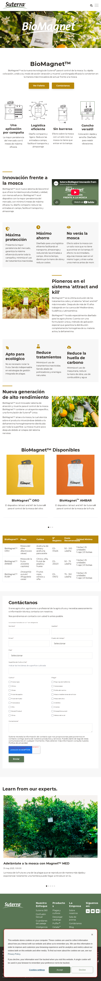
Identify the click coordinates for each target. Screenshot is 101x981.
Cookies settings (37, 970)
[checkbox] (29, 698)
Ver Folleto (39, 86)
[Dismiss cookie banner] (92, 935)
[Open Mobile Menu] (97, 5)
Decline (82, 970)
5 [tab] (54, 886)
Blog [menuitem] (71, 927)
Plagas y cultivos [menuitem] (56, 911)
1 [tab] (48, 527)
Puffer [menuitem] (56, 923)
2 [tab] (50, 527)
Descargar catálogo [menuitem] (57, 918)
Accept (60, 970)
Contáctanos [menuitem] (75, 923)
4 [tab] (52, 886)
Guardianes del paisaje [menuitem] (41, 922)
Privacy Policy (14, 954)
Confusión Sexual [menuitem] (41, 915)
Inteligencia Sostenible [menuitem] (41, 928)
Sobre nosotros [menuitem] (73, 911)
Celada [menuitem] (56, 927)
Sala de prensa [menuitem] (72, 918)
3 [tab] (52, 527)
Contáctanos (63, 86)
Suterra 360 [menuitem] (42, 910)
